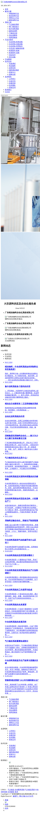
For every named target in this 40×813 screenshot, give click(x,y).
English (7, 92)
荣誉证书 (12, 87)
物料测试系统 (14, 70)
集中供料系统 (14, 29)
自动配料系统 (20, 790)
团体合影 (12, 74)
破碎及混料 (13, 31)
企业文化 (12, 81)
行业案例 (8, 59)
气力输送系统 (14, 24)
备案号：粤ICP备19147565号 (23, 796)
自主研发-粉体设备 (16, 42)
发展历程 (12, 83)
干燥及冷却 (13, 33)
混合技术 (12, 55)
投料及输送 (13, 37)
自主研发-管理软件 (16, 46)
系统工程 (8, 22)
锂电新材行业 (14, 13)
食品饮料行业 (14, 16)
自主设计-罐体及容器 (16, 48)
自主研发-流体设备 (16, 44)
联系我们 (8, 90)
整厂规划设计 (14, 26)
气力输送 (11, 790)
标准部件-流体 (14, 53)
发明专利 (12, 68)
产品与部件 (9, 40)
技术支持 (8, 61)
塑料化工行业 (14, 18)
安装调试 (12, 63)
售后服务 (12, 66)
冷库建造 (11, 792)
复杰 (16, 792)
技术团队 (12, 85)
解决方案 (8, 11)
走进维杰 (8, 77)
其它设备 (12, 57)
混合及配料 (13, 35)
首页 (6, 9)
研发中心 (12, 72)
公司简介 (12, 79)
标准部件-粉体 (14, 50)
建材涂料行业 (14, 20)
